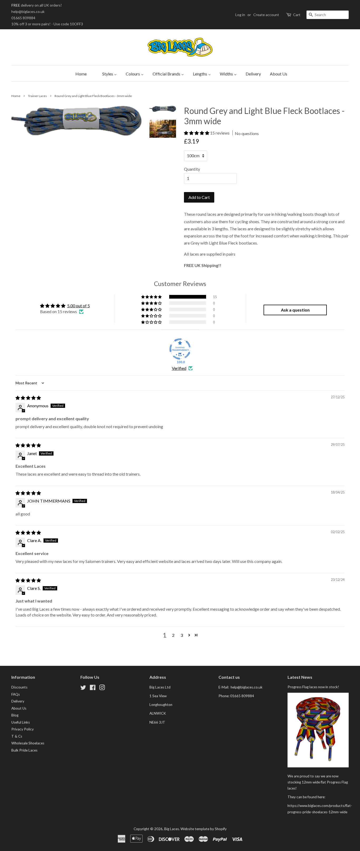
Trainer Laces (37, 96)
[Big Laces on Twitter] (83, 688)
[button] (197, 132)
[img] (28, 397)
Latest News (300, 677)
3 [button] (182, 635)
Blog (14, 715)
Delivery (17, 701)
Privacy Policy (22, 729)
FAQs (15, 694)
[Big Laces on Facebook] (93, 688)
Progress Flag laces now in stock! (313, 687)
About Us (18, 708)
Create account (266, 14)
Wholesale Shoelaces (27, 743)
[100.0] (180, 349)
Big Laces (171, 829)
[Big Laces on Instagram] (102, 688)
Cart (296, 14)
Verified (179, 368)
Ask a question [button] (295, 309)
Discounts (19, 687)
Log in (240, 14)
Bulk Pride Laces (24, 750)
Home (15, 96)
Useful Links (20, 722)
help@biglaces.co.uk (28, 11)
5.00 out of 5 (78, 305)
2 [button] (173, 635)
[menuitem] (79, 73)
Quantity (192, 168)
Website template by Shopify (204, 829)
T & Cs (16, 736)
